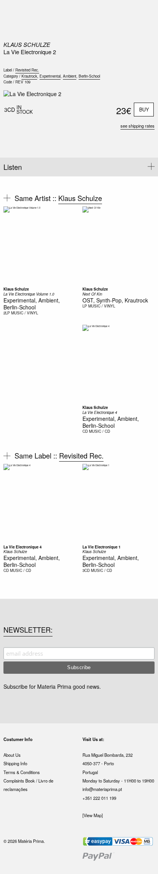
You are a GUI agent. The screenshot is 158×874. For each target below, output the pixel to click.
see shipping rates (137, 126)
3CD (86, 570)
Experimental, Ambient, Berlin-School (31, 303)
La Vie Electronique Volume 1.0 (28, 294)
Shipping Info (15, 763)
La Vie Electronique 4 (99, 412)
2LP (6, 313)
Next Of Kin (92, 294)
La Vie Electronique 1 (101, 547)
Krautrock (29, 76)
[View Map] (92, 815)
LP (84, 306)
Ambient (69, 76)
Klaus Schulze (26, 44)
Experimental (50, 76)
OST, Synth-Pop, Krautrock (115, 300)
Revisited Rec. (27, 70)
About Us (12, 755)
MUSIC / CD (99, 431)
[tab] (79, 167)
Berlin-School (89, 76)
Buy (144, 109)
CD (85, 431)
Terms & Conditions (21, 772)
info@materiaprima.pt (102, 789)
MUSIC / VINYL (24, 313)
